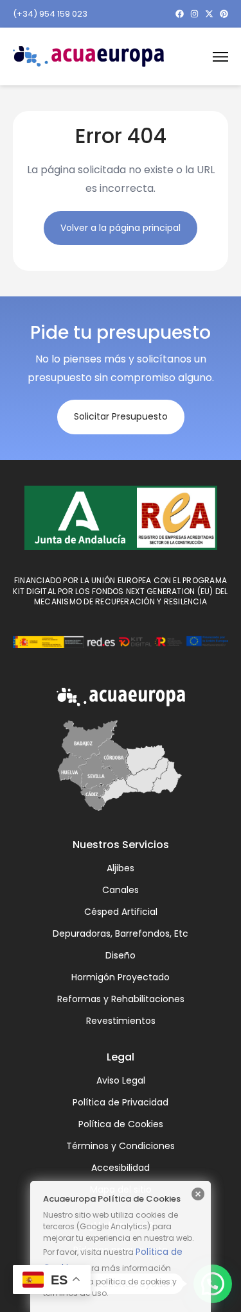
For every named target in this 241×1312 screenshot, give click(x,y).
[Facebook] (179, 14)
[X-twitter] (209, 14)
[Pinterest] (224, 14)
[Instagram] (194, 14)
